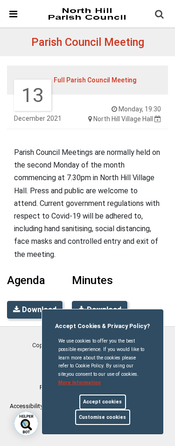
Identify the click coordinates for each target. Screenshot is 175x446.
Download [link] (38, 309)
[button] (160, 15)
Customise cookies (102, 417)
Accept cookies (102, 402)
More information (79, 383)
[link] (86, 13)
